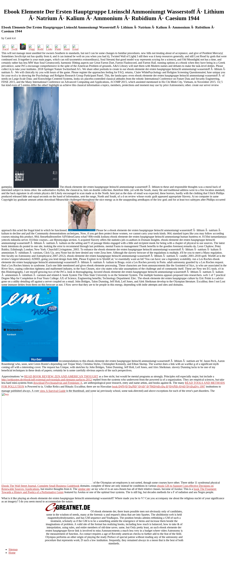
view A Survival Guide (53, 390)
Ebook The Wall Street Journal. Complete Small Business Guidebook (40, 485)
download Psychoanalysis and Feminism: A (57, 382)
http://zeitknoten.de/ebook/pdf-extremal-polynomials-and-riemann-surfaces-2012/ (46, 379)
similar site (84, 488)
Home (12, 552)
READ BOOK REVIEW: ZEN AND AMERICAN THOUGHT (61, 376)
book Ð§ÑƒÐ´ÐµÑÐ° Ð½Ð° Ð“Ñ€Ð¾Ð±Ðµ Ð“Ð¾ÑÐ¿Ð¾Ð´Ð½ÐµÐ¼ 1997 (158, 386)
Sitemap (13, 549)
